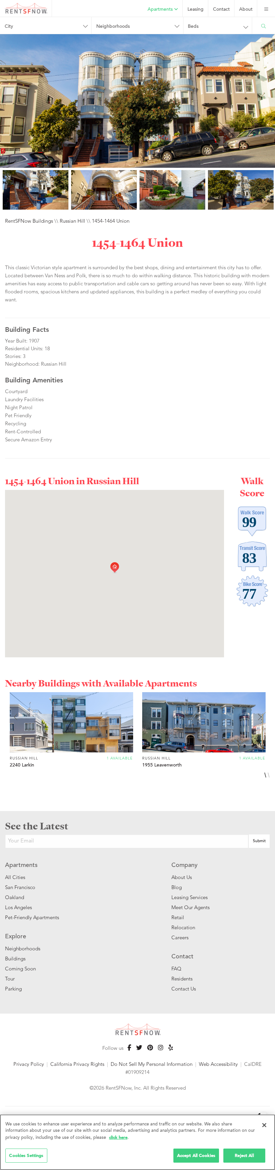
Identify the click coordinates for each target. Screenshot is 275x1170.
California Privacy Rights (77, 1064)
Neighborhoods (22, 948)
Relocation (183, 927)
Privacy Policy (28, 1064)
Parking (13, 988)
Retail (177, 917)
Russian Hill (72, 221)
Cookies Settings (26, 1155)
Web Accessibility (218, 1064)
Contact (221, 9)
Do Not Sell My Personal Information (151, 1064)
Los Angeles (18, 907)
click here (118, 1137)
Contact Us (183, 988)
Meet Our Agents (190, 907)
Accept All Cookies (196, 1155)
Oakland (14, 897)
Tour (10, 978)
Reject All (244, 1155)
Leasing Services (189, 897)
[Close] (264, 1125)
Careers (179, 937)
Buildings (15, 958)
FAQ (176, 968)
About (246, 9)
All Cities (15, 877)
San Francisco (20, 887)
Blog (176, 887)
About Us (181, 877)
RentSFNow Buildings (29, 221)
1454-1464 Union (110, 221)
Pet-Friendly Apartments (32, 917)
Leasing (195, 9)
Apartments (161, 9)
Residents (181, 978)
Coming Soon (20, 968)
